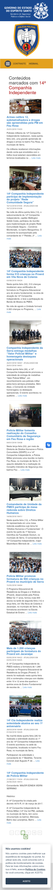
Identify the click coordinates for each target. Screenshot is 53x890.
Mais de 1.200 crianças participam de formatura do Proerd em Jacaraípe (24, 651)
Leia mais (36, 157)
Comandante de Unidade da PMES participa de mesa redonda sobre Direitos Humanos (24, 508)
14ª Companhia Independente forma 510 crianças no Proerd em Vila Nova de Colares (25, 274)
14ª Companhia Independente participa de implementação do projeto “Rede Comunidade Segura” (25, 198)
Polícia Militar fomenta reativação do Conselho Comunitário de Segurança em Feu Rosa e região (23, 434)
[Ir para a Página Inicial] (26, 39)
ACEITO (26, 881)
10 (34, 832)
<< (12, 832)
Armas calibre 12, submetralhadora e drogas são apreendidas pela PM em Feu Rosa (25, 121)
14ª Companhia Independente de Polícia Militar (25, 774)
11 (40, 832)
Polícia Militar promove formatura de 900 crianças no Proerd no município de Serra (25, 579)
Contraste (19, 63)
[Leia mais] (25, 106)
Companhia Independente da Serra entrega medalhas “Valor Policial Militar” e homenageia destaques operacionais (25, 353)
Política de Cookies (35, 869)
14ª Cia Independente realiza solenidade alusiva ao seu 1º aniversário (25, 723)
